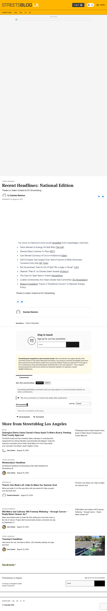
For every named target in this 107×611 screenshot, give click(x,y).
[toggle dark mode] (90, 5)
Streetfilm (56, 243)
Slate (64, 255)
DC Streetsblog (80, 280)
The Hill (59, 247)
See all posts (8, 564)
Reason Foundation (29, 284)
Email (40, 344)
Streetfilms (57, 275)
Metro (4, 430)
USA (15, 12)
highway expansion (8, 509)
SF (25, 12)
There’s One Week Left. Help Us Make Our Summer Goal (29, 485)
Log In (76, 5)
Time (45, 263)
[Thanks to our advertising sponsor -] (53, 96)
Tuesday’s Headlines (12, 539)
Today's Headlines (8, 181)
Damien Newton (17, 195)
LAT (76, 267)
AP (40, 263)
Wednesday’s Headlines (13, 462)
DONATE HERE (7, 12)
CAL (21, 12)
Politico (64, 271)
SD (30, 12)
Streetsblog (6, 482)
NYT (52, 251)
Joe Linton (11, 450)
